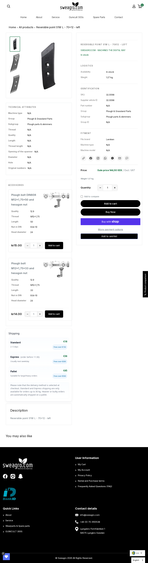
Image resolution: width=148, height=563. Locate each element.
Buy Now (110, 212)
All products (26, 27)
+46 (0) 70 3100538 (90, 522)
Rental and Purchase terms (91, 480)
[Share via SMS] (127, 158)
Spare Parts (99, 17)
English (136, 560)
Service (56, 17)
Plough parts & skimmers (39, 124)
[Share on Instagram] (98, 158)
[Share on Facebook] (91, 158)
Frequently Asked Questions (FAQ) (95, 486)
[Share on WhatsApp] (105, 158)
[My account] (134, 6)
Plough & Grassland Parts (39, 118)
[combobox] (138, 560)
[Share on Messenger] (112, 158)
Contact (118, 17)
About (39, 17)
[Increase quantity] (114, 187)
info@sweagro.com (90, 515)
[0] (140, 6)
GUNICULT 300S (13, 531)
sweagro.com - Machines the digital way (103, 50)
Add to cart (110, 203)
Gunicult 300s (76, 17)
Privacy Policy (85, 475)
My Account (84, 469)
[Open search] (25, 6)
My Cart (82, 464)
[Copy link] (83, 158)
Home (23, 17)
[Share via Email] (120, 158)
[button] (109, 236)
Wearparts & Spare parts (17, 526)
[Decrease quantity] (100, 187)
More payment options (110, 229)
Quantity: (86, 187)
